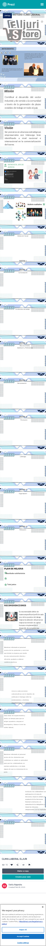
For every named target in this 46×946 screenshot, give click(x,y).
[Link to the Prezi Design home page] (11, 4)
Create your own (23, 877)
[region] (23, 925)
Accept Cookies (23, 936)
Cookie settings (23, 943)
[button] (8, 253)
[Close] (42, 907)
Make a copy (23, 871)
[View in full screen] (42, 13)
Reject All (23, 930)
